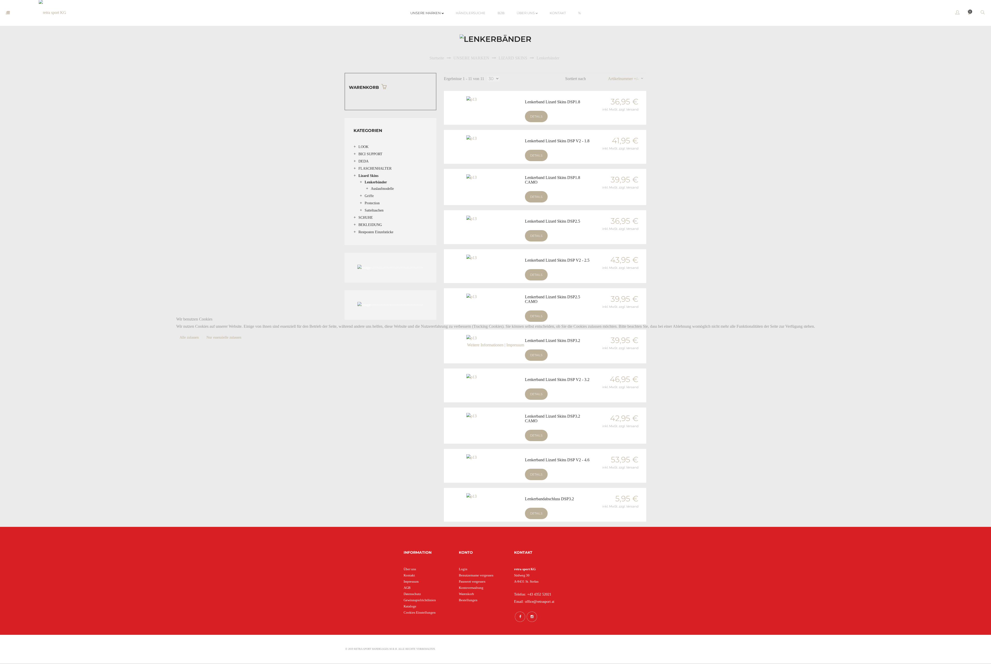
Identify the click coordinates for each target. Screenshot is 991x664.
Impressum (515, 345)
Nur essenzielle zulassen (223, 337)
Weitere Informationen (485, 345)
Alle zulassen (189, 337)
